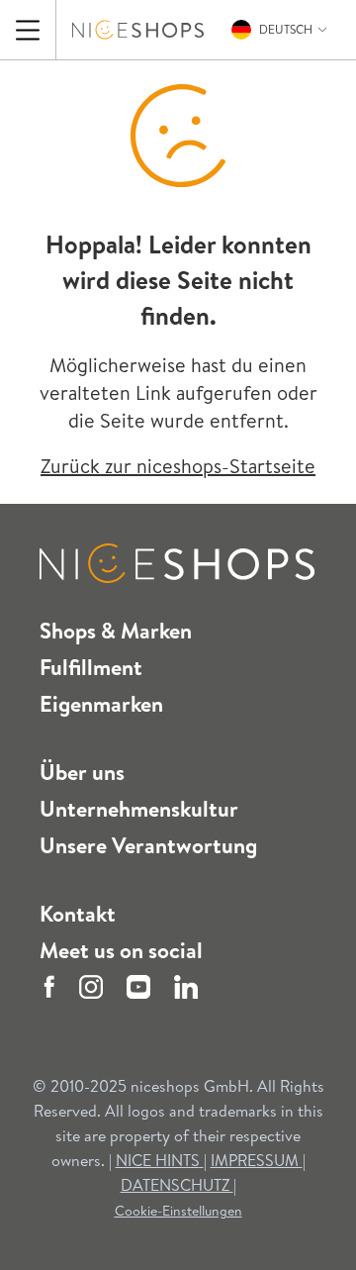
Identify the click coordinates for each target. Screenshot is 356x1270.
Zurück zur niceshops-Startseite (178, 465)
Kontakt (78, 913)
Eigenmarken (101, 704)
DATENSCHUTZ (177, 1185)
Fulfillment (91, 667)
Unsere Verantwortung (148, 845)
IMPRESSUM (257, 1160)
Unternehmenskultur (139, 809)
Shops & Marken (116, 630)
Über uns (82, 772)
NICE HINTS (158, 1160)
